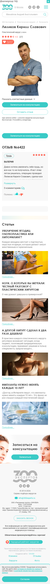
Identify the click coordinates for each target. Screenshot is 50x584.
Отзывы (37, 556)
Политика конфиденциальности (16, 549)
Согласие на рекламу (33, 551)
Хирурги (13, 560)
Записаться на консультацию (25, 105)
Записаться (25, 457)
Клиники (13, 556)
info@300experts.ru (27, 498)
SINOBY (32, 554)
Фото (37, 560)
